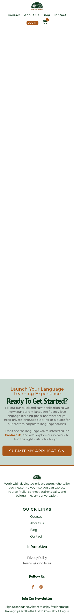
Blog (46, 15)
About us (31, 15)
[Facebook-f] (33, 587)
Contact (60, 15)
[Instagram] (41, 587)
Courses (14, 15)
